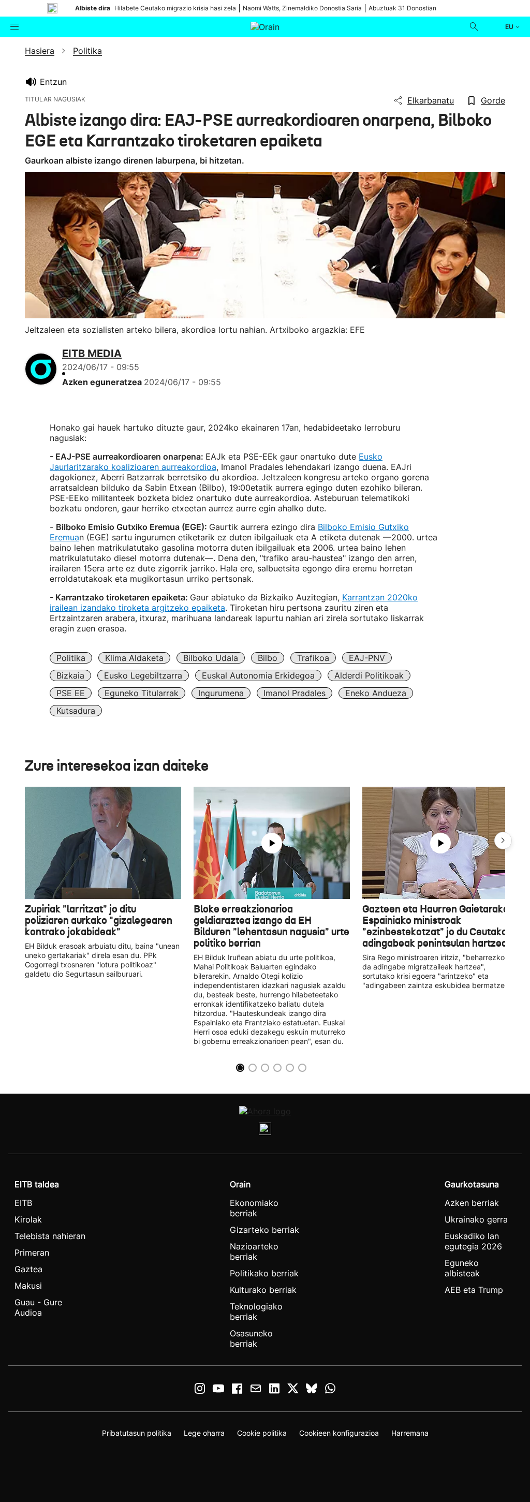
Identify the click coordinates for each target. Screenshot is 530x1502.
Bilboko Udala (210, 658)
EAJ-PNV (367, 658)
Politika (70, 658)
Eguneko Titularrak (142, 693)
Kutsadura (75, 710)
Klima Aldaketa (134, 658)
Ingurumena (221, 693)
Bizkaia (70, 675)
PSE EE (70, 693)
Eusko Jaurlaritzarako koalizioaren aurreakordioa (216, 461)
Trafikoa (313, 658)
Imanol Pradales (294, 693)
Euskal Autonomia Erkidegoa (258, 675)
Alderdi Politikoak (369, 675)
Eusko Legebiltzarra (143, 675)
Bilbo (267, 658)
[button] (503, 840)
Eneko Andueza (375, 693)
